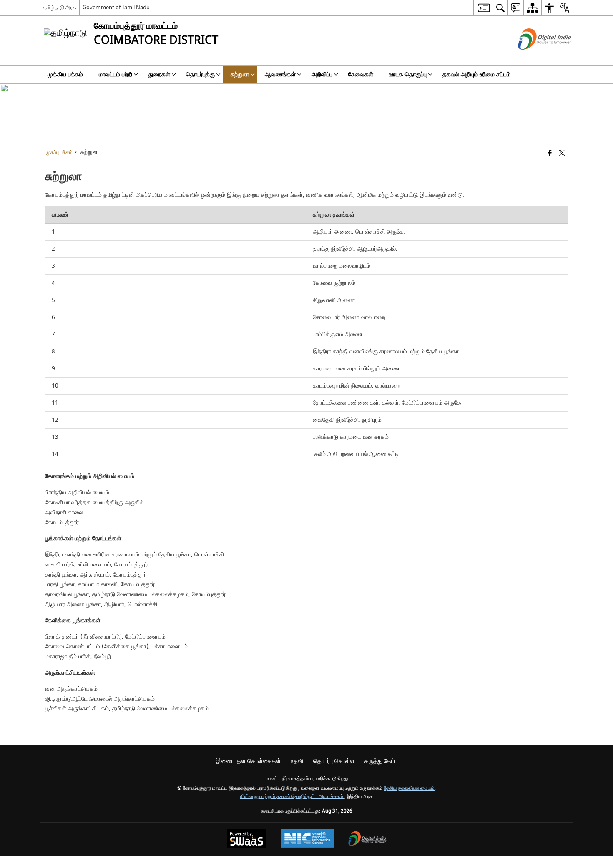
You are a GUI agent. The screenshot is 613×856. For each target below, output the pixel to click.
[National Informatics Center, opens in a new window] (307, 839)
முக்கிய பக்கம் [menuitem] (65, 74)
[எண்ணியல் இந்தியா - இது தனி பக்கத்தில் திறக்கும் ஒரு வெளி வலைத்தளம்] (534, 57)
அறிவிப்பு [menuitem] (322, 74)
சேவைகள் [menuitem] (360, 74)
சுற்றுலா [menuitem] (240, 74)
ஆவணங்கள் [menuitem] (280, 74)
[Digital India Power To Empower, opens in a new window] (367, 839)
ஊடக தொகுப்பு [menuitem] (408, 74)
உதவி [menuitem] (297, 761)
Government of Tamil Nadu (116, 7)
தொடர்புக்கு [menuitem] (200, 74)
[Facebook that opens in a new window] (550, 153)
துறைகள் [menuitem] (159, 74)
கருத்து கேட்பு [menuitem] (380, 761)
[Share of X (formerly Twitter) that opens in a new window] (562, 153)
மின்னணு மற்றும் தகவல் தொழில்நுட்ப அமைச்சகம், (292, 796)
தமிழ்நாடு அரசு (59, 7)
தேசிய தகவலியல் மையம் (409, 788)
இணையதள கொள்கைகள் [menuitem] (248, 761)
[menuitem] (483, 7)
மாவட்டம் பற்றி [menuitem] (115, 74)
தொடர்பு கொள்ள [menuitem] (333, 761)
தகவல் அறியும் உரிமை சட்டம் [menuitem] (476, 74)
